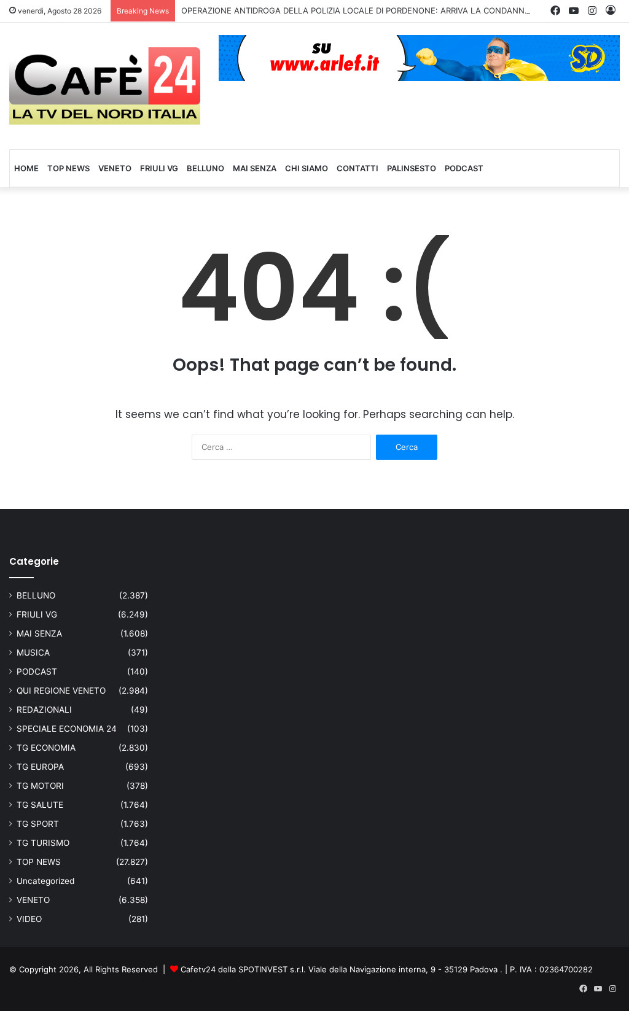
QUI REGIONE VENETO (61, 690)
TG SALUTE (40, 805)
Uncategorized (45, 881)
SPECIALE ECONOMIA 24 (67, 729)
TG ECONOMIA (46, 748)
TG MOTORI (40, 786)
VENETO (114, 168)
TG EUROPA (40, 767)
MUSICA (33, 652)
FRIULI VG (159, 168)
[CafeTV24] (104, 86)
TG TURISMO (43, 843)
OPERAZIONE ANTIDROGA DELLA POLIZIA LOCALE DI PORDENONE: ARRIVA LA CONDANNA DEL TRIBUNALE (387, 10)
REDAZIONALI (44, 710)
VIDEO (29, 919)
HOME (26, 168)
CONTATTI (357, 168)
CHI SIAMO (306, 168)
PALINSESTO (411, 168)
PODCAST (464, 168)
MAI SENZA (254, 168)
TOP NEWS (68, 168)
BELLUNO (205, 168)
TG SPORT (38, 824)
